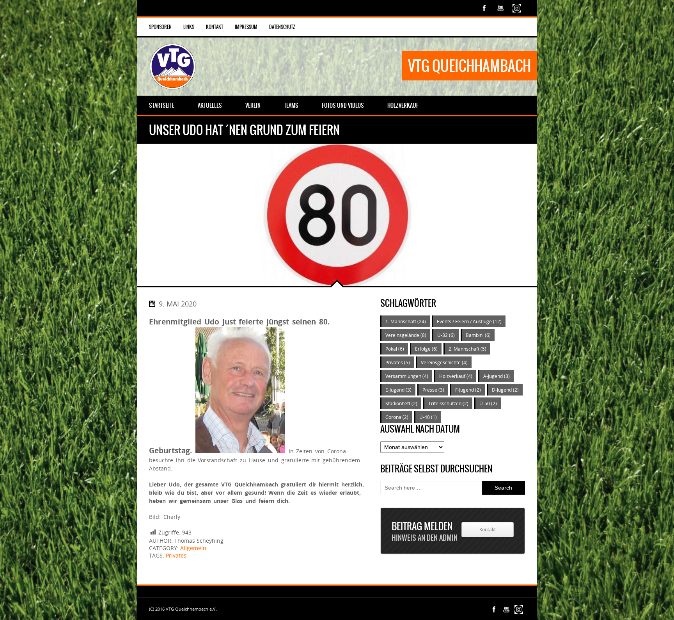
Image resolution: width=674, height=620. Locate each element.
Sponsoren (160, 26)
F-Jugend (468, 390)
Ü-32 (446, 335)
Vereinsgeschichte (444, 362)
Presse (433, 390)
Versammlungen (406, 376)
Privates (176, 555)
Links (188, 26)
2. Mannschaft (467, 349)
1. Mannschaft (405, 321)
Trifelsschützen (448, 403)
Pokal (394, 349)
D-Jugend (505, 390)
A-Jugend (496, 376)
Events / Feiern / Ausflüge (469, 321)
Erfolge (426, 349)
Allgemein (193, 548)
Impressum (246, 26)
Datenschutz (282, 26)
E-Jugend (398, 390)
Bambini (478, 335)
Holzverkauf (455, 376)
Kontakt (214, 26)
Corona (396, 417)
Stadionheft (401, 403)
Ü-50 (488, 403)
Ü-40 (428, 417)
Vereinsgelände (405, 335)
